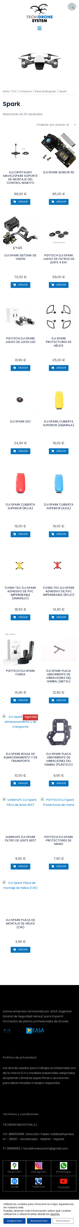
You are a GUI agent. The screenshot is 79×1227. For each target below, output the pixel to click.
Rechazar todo (39, 1220)
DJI (14, 91)
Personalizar (63, 1220)
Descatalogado (45, 91)
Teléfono (38, 1187)
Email (14, 1187)
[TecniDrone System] (39, 13)
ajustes (55, 1214)
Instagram (38, 1172)
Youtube (63, 1187)
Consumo (25, 91)
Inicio (6, 91)
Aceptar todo (14, 1220)
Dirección (14, 1172)
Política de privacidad (19, 1057)
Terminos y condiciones (21, 1114)
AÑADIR (22, 201)
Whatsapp (63, 1172)
